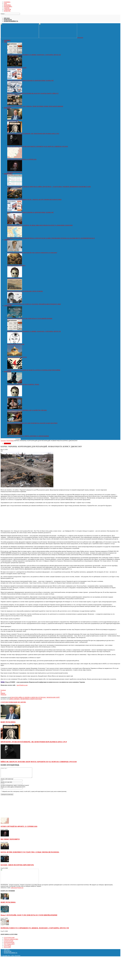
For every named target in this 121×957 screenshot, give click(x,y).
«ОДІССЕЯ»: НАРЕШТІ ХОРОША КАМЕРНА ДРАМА (23, 384)
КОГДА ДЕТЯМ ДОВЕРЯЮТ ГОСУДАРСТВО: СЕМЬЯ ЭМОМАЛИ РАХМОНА (30, 852)
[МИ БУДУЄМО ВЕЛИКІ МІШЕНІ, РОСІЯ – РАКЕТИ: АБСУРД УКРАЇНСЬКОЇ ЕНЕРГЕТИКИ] (14, 198)
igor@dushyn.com (22, 685)
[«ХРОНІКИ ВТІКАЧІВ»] (14, 277)
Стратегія (8, 941)
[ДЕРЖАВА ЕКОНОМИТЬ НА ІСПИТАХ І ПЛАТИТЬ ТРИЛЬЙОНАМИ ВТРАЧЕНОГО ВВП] (14, 302)
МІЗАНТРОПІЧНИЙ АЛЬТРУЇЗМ (17, 357)
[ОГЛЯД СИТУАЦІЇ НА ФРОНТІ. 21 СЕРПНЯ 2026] (14, 158)
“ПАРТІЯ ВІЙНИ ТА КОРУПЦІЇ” (17, 67)
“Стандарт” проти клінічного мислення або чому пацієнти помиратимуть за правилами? (32, 252)
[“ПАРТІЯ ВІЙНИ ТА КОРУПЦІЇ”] (14, 66)
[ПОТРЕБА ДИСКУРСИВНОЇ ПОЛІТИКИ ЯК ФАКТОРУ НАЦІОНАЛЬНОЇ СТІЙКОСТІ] (14, 92)
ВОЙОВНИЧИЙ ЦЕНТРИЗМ (15, 344)
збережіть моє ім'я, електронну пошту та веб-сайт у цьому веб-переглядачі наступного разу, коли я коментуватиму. (34, 791)
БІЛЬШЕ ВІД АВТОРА (19, 702)
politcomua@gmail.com (17, 887)
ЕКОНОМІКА (8, 6)
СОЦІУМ (6, 8)
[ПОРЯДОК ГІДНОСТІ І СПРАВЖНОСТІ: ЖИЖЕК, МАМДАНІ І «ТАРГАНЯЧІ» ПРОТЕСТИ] (14, 53)
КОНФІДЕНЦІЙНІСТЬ (11, 21)
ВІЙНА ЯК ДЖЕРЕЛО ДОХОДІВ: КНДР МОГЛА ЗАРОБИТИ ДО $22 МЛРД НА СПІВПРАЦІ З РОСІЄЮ (37, 146)
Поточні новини (11, 939)
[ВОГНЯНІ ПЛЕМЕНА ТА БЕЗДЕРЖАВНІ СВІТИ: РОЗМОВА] (14, 289)
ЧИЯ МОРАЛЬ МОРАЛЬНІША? (16, 265)
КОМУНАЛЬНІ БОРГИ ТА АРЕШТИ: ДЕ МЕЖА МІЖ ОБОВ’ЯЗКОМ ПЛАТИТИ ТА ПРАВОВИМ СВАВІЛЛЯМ (40, 225)
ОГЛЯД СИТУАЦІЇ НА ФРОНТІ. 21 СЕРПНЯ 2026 (21, 159)
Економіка (9, 942)
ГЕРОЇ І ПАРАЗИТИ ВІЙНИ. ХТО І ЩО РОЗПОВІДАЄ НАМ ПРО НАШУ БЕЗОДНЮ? (32, 423)
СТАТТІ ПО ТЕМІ (6, 702)
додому (3, 440)
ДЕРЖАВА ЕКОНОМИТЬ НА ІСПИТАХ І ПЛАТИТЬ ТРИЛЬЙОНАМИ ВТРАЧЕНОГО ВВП (34, 304)
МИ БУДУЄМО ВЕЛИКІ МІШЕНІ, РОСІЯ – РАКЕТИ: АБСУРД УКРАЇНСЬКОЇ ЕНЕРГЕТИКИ (34, 199)
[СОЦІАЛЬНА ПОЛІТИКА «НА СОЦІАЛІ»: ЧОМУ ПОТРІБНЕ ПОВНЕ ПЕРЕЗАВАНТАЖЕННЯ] (14, 105)
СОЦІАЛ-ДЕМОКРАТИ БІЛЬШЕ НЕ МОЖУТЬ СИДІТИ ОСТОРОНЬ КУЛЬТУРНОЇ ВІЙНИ (33, 370)
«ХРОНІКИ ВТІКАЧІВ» (14, 278)
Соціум (7, 945)
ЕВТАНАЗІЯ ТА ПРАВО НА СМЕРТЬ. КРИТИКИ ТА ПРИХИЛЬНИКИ (28, 436)
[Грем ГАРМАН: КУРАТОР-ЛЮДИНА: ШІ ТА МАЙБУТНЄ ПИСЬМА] (14, 408)
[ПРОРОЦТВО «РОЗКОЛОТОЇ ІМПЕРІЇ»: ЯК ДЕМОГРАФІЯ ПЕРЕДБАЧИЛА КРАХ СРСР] (14, 132)
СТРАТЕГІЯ (7, 9)
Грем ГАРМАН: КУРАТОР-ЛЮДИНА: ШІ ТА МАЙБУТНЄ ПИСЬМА (27, 410)
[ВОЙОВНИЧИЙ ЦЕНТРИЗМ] (14, 342)
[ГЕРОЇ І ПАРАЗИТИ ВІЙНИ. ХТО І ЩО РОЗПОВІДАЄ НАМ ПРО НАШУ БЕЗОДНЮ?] (14, 421)
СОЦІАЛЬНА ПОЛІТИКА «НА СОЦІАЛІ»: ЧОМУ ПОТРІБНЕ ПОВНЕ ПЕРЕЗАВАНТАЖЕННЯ (35, 106)
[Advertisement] (13, 518)
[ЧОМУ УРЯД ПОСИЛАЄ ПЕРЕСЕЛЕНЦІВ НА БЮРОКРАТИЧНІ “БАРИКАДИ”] (14, 79)
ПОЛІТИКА (7, 5)
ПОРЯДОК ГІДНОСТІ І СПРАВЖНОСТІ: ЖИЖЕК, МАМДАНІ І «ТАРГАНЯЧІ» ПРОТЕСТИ (34, 54)
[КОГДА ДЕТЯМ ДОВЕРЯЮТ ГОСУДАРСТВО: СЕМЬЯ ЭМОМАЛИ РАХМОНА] (5, 849)
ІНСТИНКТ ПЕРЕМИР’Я (14, 172)
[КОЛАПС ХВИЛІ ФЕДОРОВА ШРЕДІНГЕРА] (5, 861)
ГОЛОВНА (7, 2)
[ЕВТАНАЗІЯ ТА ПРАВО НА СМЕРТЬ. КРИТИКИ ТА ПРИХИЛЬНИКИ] (14, 434)
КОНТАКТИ (8, 19)
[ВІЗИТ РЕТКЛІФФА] (14, 119)
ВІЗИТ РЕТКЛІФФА (13, 120)
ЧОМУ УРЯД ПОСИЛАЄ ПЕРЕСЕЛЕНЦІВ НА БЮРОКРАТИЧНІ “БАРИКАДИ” (30, 80)
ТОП (5, 3)
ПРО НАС (7, 18)
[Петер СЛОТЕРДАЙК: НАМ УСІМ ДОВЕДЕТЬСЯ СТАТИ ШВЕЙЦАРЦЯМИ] (14, 317)
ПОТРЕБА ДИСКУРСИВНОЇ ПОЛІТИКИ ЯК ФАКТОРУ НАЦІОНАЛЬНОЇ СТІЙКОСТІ (32, 93)
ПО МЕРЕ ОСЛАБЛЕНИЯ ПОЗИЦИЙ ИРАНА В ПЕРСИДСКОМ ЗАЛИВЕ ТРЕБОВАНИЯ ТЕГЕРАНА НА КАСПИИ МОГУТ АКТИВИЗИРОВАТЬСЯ (51, 238)
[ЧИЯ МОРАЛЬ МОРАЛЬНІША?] (14, 264)
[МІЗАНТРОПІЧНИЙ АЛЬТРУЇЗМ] (14, 355)
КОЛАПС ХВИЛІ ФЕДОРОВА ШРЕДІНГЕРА (17, 865)
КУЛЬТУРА (7, 11)
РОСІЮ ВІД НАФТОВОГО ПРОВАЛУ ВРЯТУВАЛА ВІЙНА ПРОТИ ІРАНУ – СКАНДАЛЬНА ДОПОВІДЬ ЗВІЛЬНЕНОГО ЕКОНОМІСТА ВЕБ (49, 186)
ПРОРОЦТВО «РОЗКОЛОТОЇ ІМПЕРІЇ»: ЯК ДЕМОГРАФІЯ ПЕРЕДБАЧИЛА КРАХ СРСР (33, 133)
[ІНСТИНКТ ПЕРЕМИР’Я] (14, 170)
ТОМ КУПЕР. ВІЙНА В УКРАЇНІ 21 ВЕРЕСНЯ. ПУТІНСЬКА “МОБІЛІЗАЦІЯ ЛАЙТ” (35, 697)
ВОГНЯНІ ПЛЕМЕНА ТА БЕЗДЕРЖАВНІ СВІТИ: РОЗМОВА (25, 291)
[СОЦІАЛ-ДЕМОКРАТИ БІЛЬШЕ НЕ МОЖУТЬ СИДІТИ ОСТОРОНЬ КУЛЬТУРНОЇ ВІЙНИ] (14, 368)
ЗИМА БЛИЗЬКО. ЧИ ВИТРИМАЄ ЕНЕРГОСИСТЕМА (26, 699)
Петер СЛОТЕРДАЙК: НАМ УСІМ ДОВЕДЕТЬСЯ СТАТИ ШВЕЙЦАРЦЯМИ (29, 318)
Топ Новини (9, 944)
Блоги (7, 947)
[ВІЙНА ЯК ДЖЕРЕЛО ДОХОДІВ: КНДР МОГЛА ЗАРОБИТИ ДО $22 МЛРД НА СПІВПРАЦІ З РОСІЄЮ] (14, 145)
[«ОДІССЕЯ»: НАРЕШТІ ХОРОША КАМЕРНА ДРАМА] (14, 383)
